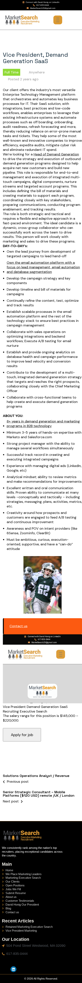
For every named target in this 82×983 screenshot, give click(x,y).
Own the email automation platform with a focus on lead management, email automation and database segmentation (43, 267)
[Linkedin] (13, 969)
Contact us (18, 626)
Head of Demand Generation (56, 154)
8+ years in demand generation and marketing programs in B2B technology (43, 423)
